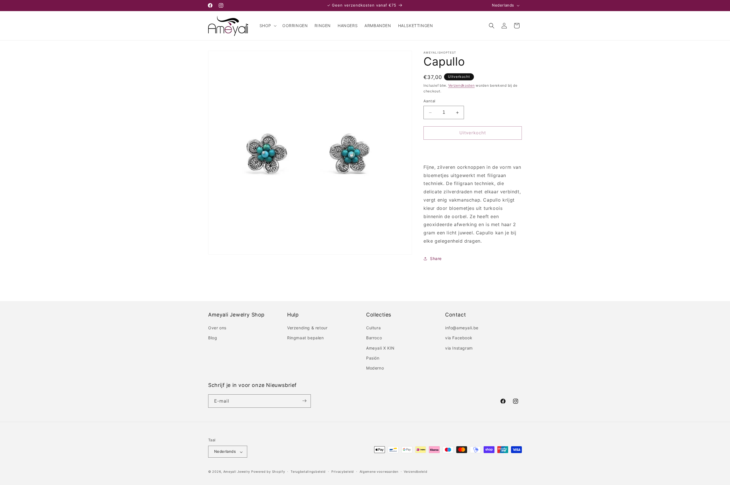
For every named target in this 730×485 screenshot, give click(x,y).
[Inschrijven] (304, 400)
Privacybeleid (342, 472)
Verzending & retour (307, 328)
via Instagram (459, 348)
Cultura (373, 328)
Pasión (373, 358)
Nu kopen (473, 149)
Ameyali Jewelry (236, 472)
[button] (267, 26)
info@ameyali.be (461, 328)
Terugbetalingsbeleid (308, 472)
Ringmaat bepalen (305, 338)
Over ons (217, 328)
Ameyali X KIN (380, 348)
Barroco (374, 338)
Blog (212, 338)
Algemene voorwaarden (379, 472)
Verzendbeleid (415, 472)
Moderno (375, 368)
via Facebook (458, 338)
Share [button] (436, 258)
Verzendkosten (461, 85)
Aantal (429, 101)
